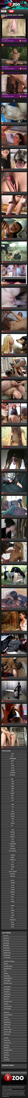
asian (13, 760)
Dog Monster (6, 1022)
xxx (13, 825)
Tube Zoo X (6, 1019)
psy (13, 820)
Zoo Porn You (6, 1042)
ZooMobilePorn (7, 978)
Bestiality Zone (7, 983)
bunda (13, 834)
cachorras (13, 848)
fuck (13, 869)
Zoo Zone (5, 935)
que (13, 899)
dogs (13, 786)
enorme (12, 40)
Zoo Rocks (5, 940)
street (13, 915)
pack (14, 885)
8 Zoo (18, 6)
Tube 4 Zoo (6, 1040)
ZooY (4, 971)
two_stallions (13, 850)
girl (13, 763)
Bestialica (5, 1047)
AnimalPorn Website (8, 961)
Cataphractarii (6, 952)
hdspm (13, 905)
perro (9, 40)
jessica (13, 813)
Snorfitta (5, 1037)
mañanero (13, 859)
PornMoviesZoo (7, 966)
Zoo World (5, 1059)
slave (13, 922)
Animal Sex (5, 943)
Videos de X (6, 1034)
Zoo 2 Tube (6, 1027)
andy (13, 767)
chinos (13, 889)
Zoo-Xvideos (6, 957)
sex (13, 908)
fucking (13, 832)
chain (13, 804)
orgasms (13, 855)
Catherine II (5, 938)
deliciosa (13, 876)
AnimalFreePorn (7, 1050)
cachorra (13, 836)
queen (13, 841)
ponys (13, 887)
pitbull (13, 857)
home (13, 926)
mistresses (13, 919)
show (13, 818)
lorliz (14, 829)
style (13, 912)
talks (14, 783)
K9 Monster (6, 996)
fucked (14, 793)
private (13, 816)
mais (14, 839)
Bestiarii (5, 973)
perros (13, 896)
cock (13, 756)
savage (13, 770)
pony (13, 797)
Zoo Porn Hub (6, 1031)
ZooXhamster (6, 955)
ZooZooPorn (6, 950)
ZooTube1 (5, 1055)
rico (13, 862)
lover (13, 753)
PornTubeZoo (6, 1008)
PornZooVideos (7, 1014)
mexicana (13, 873)
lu (13, 809)
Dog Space (6, 991)
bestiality (13, 774)
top (13, 806)
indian (13, 866)
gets (13, 790)
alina (14, 781)
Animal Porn (6, 947)
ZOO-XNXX (5, 945)
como (13, 894)
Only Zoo (5, 1052)
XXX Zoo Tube (6, 1029)
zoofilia (5, 40)
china (13, 788)
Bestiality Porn (7, 968)
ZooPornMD (6, 980)
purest (13, 910)
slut (13, 800)
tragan (13, 901)
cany (14, 811)
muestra (14, 882)
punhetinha (14, 843)
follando (13, 892)
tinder (13, 765)
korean (13, 924)
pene (9, 96)
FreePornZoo (6, 994)
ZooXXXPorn (6, 989)
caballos (13, 846)
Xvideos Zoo (6, 1024)
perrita (13, 880)
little (13, 795)
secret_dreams (13, 871)
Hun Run (5, 1003)
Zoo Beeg (5, 1045)
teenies (13, 823)
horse (14, 917)
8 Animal (5, 1017)
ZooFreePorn (6, 986)
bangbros (13, 772)
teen (13, 779)
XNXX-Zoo (5, 1012)
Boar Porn (5, 999)
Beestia (5, 963)
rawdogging (14, 758)
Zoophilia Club (7, 1001)
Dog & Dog (6, 975)
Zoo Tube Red (6, 1006)
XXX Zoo (5, 1057)
